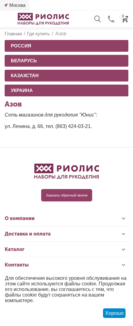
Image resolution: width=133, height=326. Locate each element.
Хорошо (114, 313)
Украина (22, 90)
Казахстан (25, 75)
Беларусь (24, 60)
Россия (21, 45)
